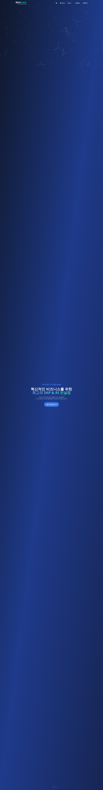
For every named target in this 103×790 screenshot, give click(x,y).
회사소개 (62, 3)
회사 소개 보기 (50, 404)
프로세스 (77, 3)
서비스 (69, 3)
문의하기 (85, 3)
